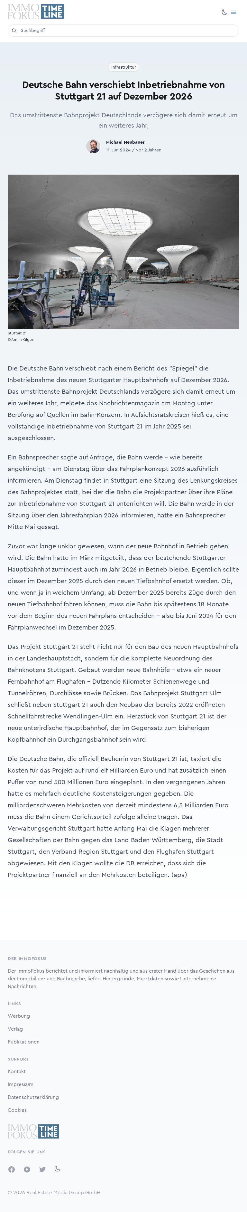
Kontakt (17, 1071)
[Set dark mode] (224, 12)
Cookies (17, 1110)
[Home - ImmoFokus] (36, 12)
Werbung (19, 1016)
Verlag (15, 1029)
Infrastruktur (123, 67)
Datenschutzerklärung (33, 1097)
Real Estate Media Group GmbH (63, 1192)
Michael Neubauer (125, 142)
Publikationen (24, 1041)
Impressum (20, 1084)
